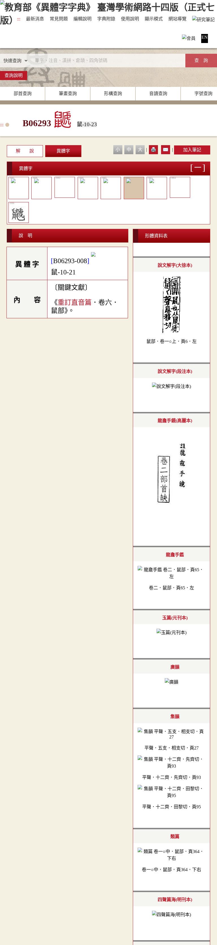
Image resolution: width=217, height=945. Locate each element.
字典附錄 (106, 18)
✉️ (165, 149)
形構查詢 (113, 93)
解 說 (25, 151)
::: (18, 18)
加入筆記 (192, 149)
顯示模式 (154, 18)
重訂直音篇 (75, 302)
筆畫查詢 (68, 93)
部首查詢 (23, 93)
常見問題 (59, 18)
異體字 (63, 151)
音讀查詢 (158, 93)
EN (204, 37)
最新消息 (35, 18)
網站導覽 (177, 18)
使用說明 (130, 18)
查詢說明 (14, 75)
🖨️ (153, 149)
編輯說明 (82, 18)
